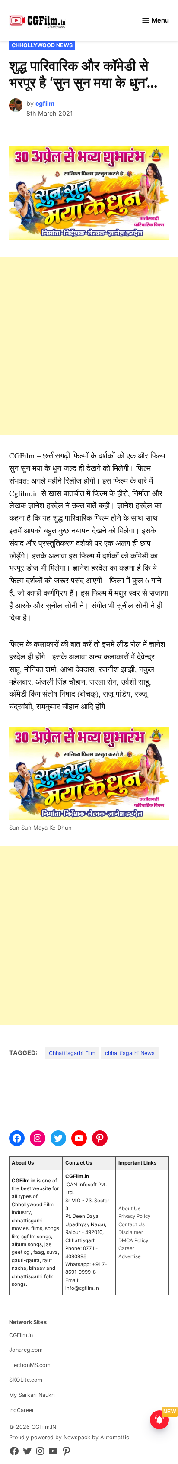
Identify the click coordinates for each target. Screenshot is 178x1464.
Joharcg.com (26, 1350)
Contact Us (131, 1224)
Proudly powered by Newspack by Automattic (69, 1437)
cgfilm (44, 103)
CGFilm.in (21, 1335)
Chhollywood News (42, 45)
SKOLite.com (25, 1379)
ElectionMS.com (30, 1365)
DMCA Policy (133, 1240)
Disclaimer (130, 1232)
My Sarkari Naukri (32, 1395)
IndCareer (21, 1410)
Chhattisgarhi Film (72, 1053)
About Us (129, 1208)
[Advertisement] (89, 346)
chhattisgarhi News (130, 1053)
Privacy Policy (134, 1216)
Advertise (129, 1256)
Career (126, 1248)
